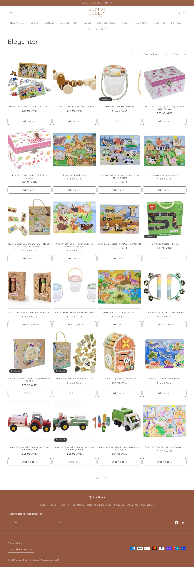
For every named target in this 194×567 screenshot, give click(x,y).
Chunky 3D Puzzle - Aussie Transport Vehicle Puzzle (119, 176)
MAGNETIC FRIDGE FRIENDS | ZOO (74, 378)
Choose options (29, 324)
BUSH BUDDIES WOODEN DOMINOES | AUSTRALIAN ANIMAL (29, 245)
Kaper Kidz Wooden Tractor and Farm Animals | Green (74, 448)
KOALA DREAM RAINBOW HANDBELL (164, 312)
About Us (132, 505)
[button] (11, 12)
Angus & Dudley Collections (27, 560)
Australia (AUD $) (19, 549)
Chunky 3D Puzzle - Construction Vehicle (119, 244)
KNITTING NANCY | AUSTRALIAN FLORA (29, 312)
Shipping (119, 505)
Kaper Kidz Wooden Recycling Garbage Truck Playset (119, 448)
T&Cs (62, 505)
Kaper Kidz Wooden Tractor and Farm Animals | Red (29, 448)
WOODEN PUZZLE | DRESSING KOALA (29, 106)
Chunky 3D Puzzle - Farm (164, 175)
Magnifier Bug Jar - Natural (119, 106)
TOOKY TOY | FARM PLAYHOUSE (119, 378)
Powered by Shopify (50, 560)
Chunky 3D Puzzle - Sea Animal (164, 378)
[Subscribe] (58, 522)
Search (44, 505)
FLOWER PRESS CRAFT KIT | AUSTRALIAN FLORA (29, 379)
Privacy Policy (76, 505)
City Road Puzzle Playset (164, 244)
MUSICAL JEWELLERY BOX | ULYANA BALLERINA (164, 107)
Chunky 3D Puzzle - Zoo (74, 175)
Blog (54, 505)
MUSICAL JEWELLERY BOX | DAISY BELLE (29, 176)
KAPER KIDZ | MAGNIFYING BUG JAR (74, 312)
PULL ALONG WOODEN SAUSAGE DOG (74, 106)
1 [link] (88, 477)
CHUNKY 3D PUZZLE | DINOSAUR (119, 312)
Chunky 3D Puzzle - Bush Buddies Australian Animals (74, 245)
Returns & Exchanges (99, 505)
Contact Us (147, 505)
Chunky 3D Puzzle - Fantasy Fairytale (164, 447)
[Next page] (105, 477)
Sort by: (136, 54)
